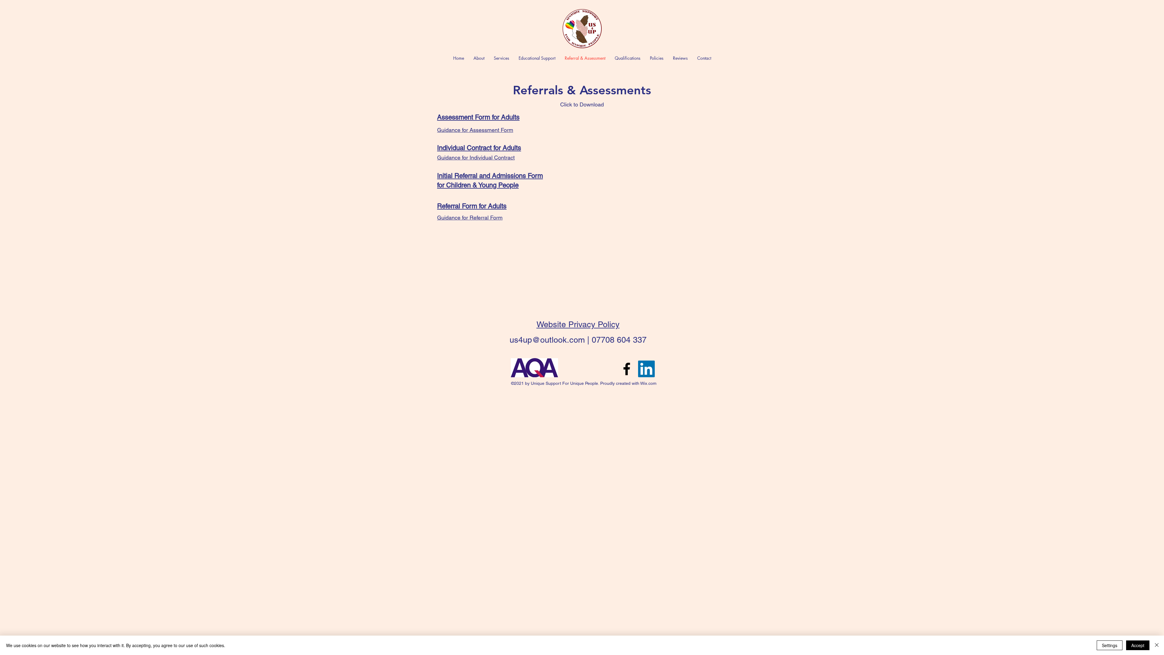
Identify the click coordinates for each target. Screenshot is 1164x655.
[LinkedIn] (646, 369)
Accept (1137, 645)
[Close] (1156, 645)
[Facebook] (626, 369)
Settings (1109, 645)
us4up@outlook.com (547, 339)
